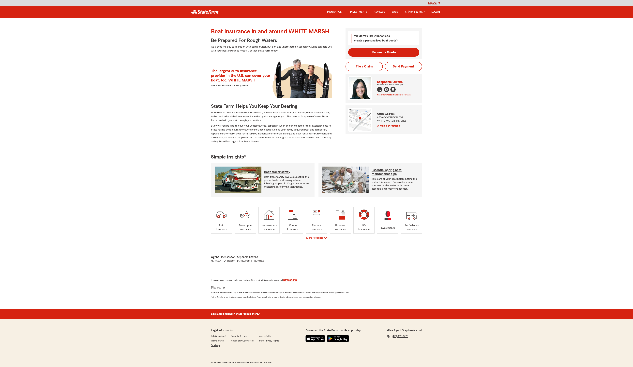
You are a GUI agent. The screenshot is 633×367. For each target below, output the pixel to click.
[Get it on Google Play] (338, 338)
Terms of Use (217, 341)
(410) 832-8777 (416, 12)
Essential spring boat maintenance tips (387, 172)
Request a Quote (384, 52)
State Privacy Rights (269, 341)
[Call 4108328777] (379, 89)
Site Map (215, 345)
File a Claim (364, 66)
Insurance (334, 12)
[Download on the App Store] (315, 338)
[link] (205, 12)
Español (432, 3)
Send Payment (403, 66)
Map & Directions (390, 125)
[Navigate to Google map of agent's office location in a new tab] (393, 89)
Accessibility (265, 336)
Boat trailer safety (277, 172)
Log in (435, 12)
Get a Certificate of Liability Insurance (394, 95)
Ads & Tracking (218, 336)
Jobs (395, 12)
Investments (358, 12)
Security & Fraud (239, 336)
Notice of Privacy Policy (242, 341)
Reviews (379, 12)
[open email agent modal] (386, 90)
